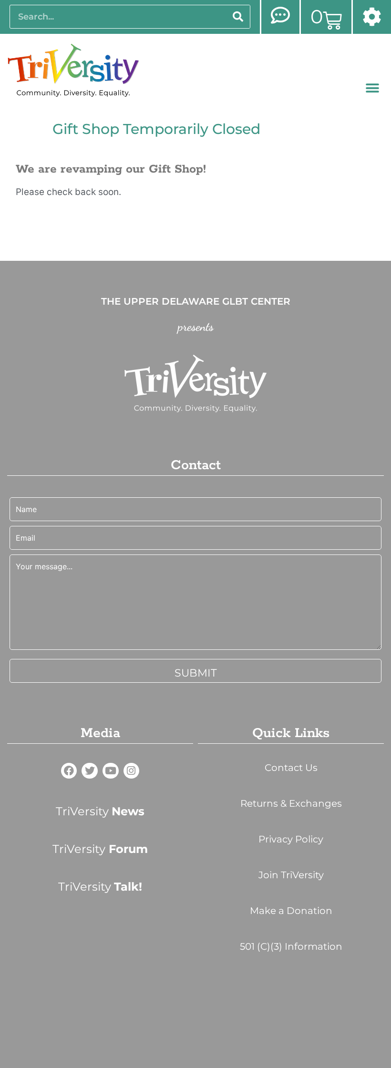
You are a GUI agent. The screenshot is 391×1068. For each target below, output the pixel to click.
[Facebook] (69, 771)
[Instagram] (131, 771)
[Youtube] (111, 771)
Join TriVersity (291, 875)
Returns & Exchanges (291, 803)
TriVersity (100, 811)
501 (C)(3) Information (291, 946)
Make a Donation (291, 910)
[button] (372, 88)
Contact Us (291, 767)
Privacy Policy (290, 839)
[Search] (238, 16)
